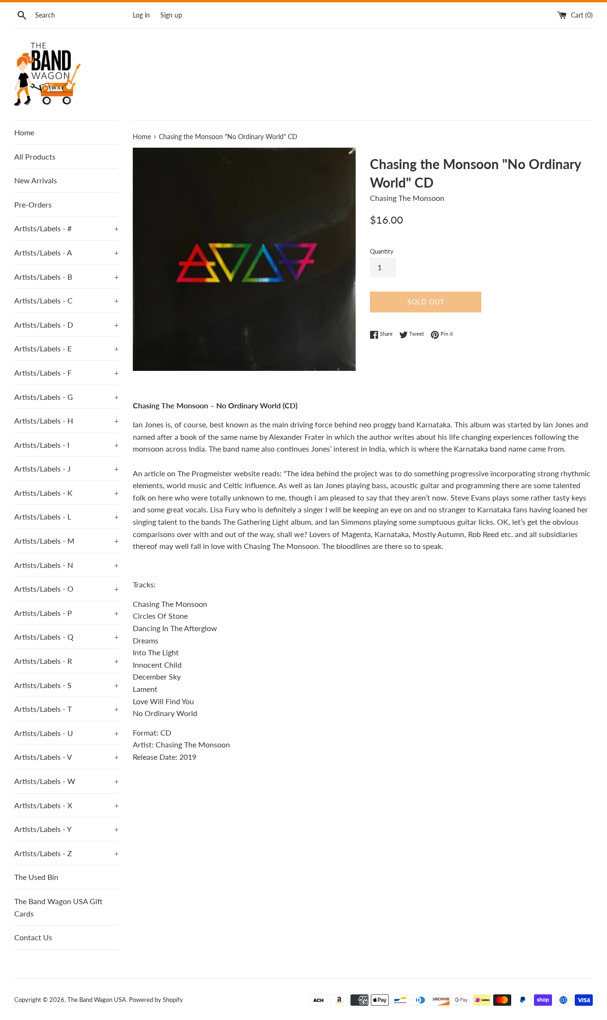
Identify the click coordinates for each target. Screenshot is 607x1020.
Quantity (382, 251)
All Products (34, 156)
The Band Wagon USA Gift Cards (58, 907)
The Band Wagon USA (96, 999)
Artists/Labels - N (66, 564)
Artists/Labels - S (66, 684)
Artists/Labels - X (66, 805)
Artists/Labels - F (66, 372)
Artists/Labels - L (66, 516)
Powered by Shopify (156, 999)
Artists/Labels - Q (66, 636)
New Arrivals (35, 180)
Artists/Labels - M (66, 540)
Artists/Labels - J (66, 468)
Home (24, 132)
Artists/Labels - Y (66, 828)
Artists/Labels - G (66, 396)
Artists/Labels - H (66, 420)
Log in (141, 15)
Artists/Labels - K (66, 492)
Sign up (171, 15)
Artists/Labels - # (66, 228)
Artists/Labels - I (66, 444)
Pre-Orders (33, 204)
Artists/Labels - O (66, 588)
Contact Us (33, 937)
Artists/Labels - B (66, 276)
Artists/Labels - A (66, 252)
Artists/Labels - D (66, 324)
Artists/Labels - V (66, 756)
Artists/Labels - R (66, 660)
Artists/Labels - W (66, 780)
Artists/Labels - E (66, 348)
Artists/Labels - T (66, 708)
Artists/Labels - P (66, 612)
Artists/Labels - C (66, 300)
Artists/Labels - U (66, 732)
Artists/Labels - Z (66, 853)
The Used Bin (36, 876)
